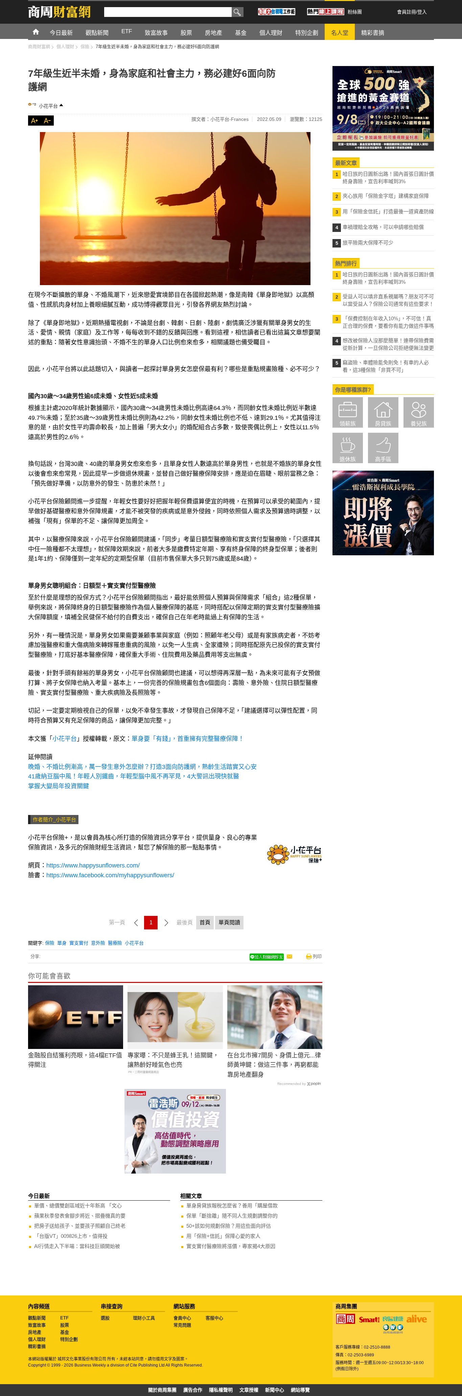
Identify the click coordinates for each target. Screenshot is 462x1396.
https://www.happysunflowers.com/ (93, 865)
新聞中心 (274, 1390)
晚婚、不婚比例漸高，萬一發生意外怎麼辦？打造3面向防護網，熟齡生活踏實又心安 (142, 767)
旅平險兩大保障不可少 (368, 242)
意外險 (98, 943)
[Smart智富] (369, 1320)
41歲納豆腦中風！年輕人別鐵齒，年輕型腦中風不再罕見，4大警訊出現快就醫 (133, 776)
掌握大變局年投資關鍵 (58, 786)
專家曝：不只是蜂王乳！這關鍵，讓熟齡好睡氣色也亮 (173, 1060)
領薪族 (348, 424)
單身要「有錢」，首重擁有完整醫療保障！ (188, 738)
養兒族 (419, 424)
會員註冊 (406, 12)
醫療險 (115, 943)
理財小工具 (144, 1317)
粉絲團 (355, 12)
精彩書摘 (37, 1346)
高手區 (383, 459)
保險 (49, 943)
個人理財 (37, 1339)
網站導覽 (300, 1390)
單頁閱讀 (229, 922)
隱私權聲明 (221, 1390)
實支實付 (78, 943)
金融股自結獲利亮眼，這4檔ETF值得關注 (75, 1060)
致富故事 (37, 1325)
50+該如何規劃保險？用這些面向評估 (228, 1226)
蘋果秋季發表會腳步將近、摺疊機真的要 (79, 1216)
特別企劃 (69, 1339)
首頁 (42, 31)
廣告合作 (192, 1390)
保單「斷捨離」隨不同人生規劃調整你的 (232, 1216)
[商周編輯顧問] (393, 1329)
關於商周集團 (162, 1390)
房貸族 (383, 424)
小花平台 (48, 106)
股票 (64, 1325)
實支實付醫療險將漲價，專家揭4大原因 (230, 1246)
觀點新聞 (37, 1317)
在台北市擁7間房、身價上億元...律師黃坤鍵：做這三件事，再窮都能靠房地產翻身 (274, 1065)
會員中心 (182, 1317)
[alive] (417, 1319)
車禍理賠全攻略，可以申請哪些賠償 (383, 227)
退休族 (348, 459)
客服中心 (214, 1317)
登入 (422, 12)
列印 (317, 956)
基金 (64, 1332)
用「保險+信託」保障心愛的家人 (223, 1236)
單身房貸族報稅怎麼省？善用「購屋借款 (232, 1205)
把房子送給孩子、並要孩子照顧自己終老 (79, 1226)
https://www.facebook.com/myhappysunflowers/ (110, 875)
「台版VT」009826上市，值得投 (71, 1236)
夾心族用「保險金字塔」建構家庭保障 (386, 196)
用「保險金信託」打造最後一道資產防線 (388, 211)
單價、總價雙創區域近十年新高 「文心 (78, 1205)
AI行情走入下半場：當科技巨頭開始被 (77, 1246)
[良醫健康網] (393, 1319)
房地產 (34, 1332)
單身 (62, 943)
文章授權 (248, 1390)
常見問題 (182, 1325)
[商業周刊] (346, 1319)
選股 (105, 1317)
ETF (64, 1317)
